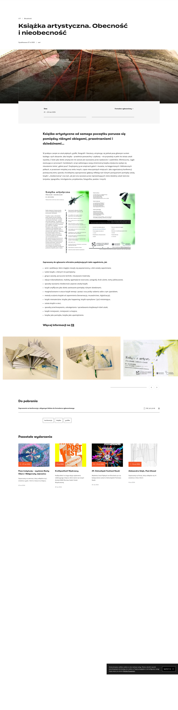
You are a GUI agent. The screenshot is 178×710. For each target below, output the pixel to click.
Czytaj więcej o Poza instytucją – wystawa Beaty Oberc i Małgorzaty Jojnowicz (34, 464)
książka (58, 420)
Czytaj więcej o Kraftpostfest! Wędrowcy (70, 465)
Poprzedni (151, 387)
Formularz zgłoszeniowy (123, 109)
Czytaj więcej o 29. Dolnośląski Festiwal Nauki (107, 464)
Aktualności (28, 18)
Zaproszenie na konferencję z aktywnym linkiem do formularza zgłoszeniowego (89, 408)
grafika (67, 420)
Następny (157, 387)
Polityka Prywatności (129, 671)
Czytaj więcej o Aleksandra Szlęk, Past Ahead (144, 463)
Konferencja (48, 420)
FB (72, 325)
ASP (19, 18)
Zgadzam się (167, 669)
